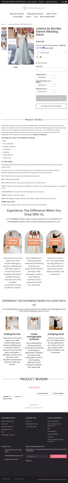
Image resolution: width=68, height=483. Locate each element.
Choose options (51, 98)
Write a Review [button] (59, 393)
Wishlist (41, 2)
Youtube (35, 463)
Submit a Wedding (53, 434)
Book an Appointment (7, 421)
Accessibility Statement (8, 435)
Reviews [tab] (6, 396)
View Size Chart (42, 63)
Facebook (27, 464)
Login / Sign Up (32, 2)
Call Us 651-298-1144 (11, 459)
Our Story (28, 421)
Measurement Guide (53, 421)
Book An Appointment (53, 106)
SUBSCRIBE (58, 456)
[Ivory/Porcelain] (37, 57)
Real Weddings (52, 431)
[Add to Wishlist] (31, 29)
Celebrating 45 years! (32, 424)
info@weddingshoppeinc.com (14, 455)
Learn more (49, 48)
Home (3, 24)
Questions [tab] (18, 396)
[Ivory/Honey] (40, 57)
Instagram (31, 464)
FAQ (2, 432)
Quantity (39, 66)
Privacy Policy (6, 479)
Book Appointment (51, 2)
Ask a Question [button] (43, 393)
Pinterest (39, 464)
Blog (49, 428)
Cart (63, 2)
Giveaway (50, 437)
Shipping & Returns (6, 429)
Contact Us (4, 424)
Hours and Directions (7, 426)
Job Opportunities (31, 426)
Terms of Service (19, 479)
